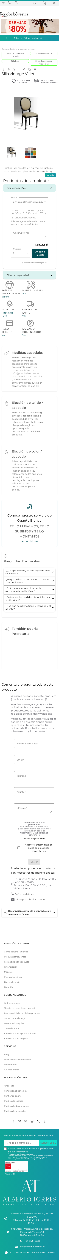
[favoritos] (35, 2)
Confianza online (13, 1096)
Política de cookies (13, 1101)
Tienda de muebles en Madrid (19, 1008)
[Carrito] (45, 2)
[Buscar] (16, 2)
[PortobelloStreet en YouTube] (20, 1121)
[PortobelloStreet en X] (39, 1121)
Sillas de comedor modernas (43, 62)
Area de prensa (12, 1070)
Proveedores (10, 1064)
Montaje (8, 972)
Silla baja (15, 61)
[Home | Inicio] (6, 38)
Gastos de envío (12, 982)
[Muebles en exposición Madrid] (3, 2)
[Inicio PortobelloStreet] (14, 16)
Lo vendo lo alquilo (14, 1023)
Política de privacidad (15, 1111)
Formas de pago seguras (16, 962)
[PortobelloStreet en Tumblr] (45, 1121)
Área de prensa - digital (16, 1038)
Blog (6, 1054)
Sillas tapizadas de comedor (15, 54)
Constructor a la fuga (14, 1018)
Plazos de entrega (13, 977)
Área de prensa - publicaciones (20, 1033)
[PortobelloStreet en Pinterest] (26, 1121)
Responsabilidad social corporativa (22, 1013)
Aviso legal (9, 1086)
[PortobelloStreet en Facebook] (14, 1121)
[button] (29, 188)
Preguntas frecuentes (15, 957)
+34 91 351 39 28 (24, 893)
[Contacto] (10, 2)
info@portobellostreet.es (25, 373)
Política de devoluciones (16, 1106)
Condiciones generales (15, 1091)
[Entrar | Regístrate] (54, 2)
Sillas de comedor (43, 53)
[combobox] (29, 202)
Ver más (50, 175)
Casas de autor (11, 1028)
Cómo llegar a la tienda (16, 952)
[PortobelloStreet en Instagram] (33, 1121)
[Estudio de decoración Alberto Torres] (29, 1206)
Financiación (10, 967)
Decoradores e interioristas (17, 1059)
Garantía (8, 987)
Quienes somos (12, 1003)
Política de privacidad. (34, 1159)
